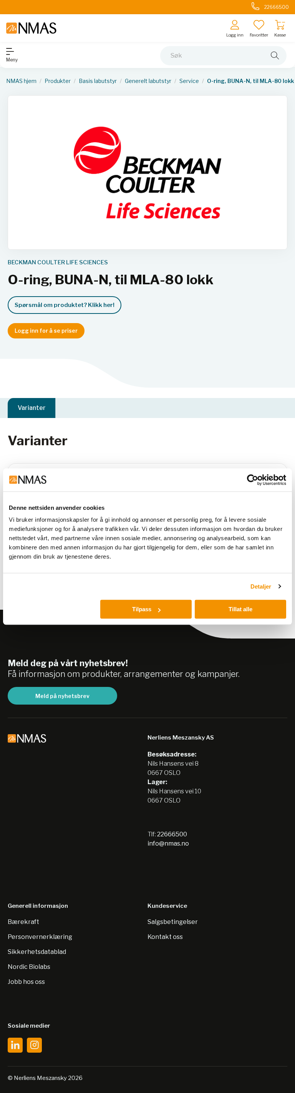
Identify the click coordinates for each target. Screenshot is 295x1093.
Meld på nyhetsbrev (62, 696)
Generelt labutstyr (148, 81)
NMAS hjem (21, 81)
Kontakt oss (165, 936)
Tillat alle (240, 609)
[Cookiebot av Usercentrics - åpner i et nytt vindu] (252, 480)
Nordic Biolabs (29, 966)
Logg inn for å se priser (46, 330)
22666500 (172, 834)
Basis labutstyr (98, 81)
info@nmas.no (168, 843)
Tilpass (141, 609)
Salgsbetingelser (173, 921)
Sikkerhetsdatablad (37, 951)
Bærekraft (23, 921)
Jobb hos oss (26, 981)
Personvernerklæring (40, 936)
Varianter (32, 407)
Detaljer (261, 586)
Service (189, 81)
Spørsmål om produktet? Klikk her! (64, 305)
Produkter (58, 81)
